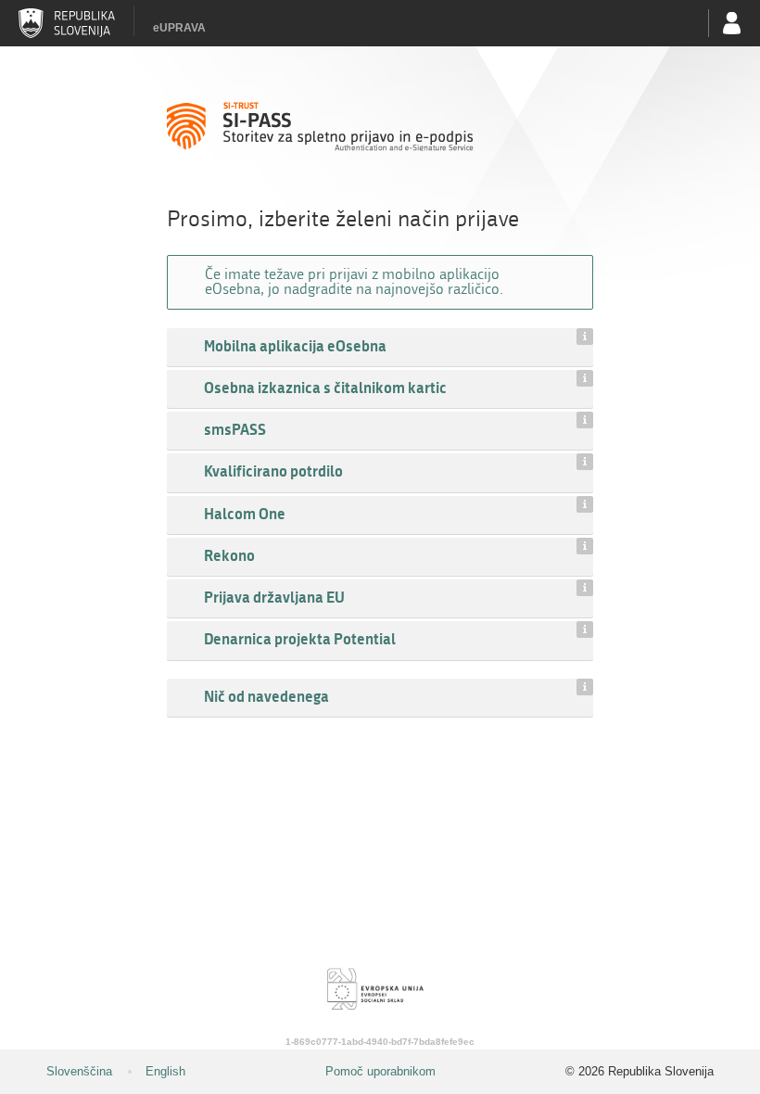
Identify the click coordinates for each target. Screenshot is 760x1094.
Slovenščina (79, 1071)
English (165, 1071)
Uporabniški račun (732, 23)
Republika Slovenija (67, 23)
